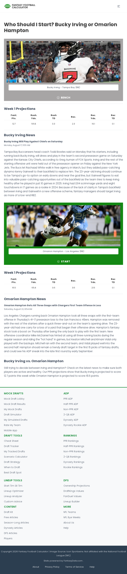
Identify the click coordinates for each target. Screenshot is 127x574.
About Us (69, 522)
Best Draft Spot (12, 472)
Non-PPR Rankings (74, 451)
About (36, 566)
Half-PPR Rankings (74, 446)
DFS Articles (10, 533)
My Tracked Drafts (14, 451)
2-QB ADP (69, 414)
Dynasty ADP (71, 419)
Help (66, 528)
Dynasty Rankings (74, 462)
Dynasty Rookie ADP (75, 425)
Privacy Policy (52, 566)
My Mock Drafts (13, 409)
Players (8, 538)
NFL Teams (70, 512)
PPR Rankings (71, 441)
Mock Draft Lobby (14, 398)
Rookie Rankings (73, 467)
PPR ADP (68, 398)
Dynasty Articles (13, 528)
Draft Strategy (12, 462)
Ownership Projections (77, 485)
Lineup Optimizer (14, 491)
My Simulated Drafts (15, 419)
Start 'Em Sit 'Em (13, 485)
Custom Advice (13, 501)
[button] (118, 6)
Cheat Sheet (11, 441)
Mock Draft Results (14, 404)
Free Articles (11, 517)
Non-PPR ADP (71, 409)
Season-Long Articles (16, 522)
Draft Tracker (11, 446)
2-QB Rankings (72, 456)
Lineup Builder (72, 501)
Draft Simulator (12, 414)
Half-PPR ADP (71, 404)
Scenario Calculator (15, 456)
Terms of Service (74, 566)
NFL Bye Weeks (72, 517)
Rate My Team (12, 425)
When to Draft (12, 467)
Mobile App (10, 430)
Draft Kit (8, 512)
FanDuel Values (73, 496)
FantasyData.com (73, 560)
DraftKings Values (74, 491)
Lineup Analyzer (13, 496)
